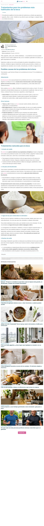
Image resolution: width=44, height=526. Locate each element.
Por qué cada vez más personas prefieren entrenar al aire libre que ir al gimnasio (21, 428)
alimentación (5, 80)
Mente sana (3, 280)
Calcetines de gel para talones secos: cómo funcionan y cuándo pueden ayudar (21, 303)
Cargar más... (22, 432)
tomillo (3, 152)
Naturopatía (11, 4)
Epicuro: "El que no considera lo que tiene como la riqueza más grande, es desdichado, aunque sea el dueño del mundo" (21, 282)
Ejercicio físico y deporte (6, 426)
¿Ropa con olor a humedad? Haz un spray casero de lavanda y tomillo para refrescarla (22, 324)
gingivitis (10, 88)
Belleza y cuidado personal (6, 301)
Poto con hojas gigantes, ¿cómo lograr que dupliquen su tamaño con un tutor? (21, 345)
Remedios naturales (4, 4)
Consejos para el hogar (6, 322)
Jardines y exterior (5, 343)
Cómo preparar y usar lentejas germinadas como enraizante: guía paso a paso (21, 407)
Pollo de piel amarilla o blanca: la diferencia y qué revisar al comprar (20, 387)
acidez (4, 173)
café (18, 104)
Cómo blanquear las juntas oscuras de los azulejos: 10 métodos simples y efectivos (21, 366)
